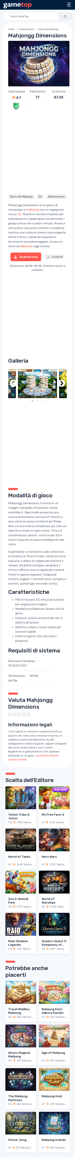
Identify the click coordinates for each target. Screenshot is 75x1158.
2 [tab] (37, 401)
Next (61, 383)
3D (40, 196)
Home (11, 29)
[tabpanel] (37, 383)
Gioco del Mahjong (48, 29)
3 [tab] (42, 401)
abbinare (26, 246)
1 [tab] (32, 401)
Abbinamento (56, 196)
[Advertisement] (37, 152)
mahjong (32, 209)
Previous (13, 383)
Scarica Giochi (26, 29)
